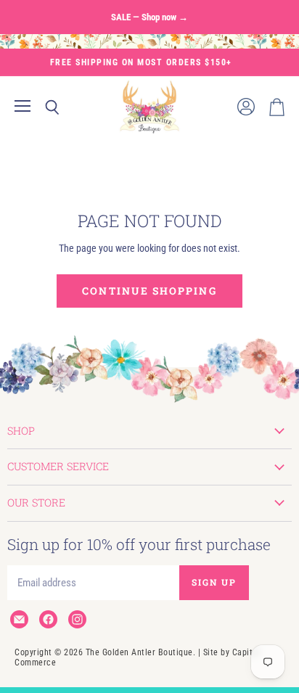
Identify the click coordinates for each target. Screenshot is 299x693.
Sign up (214, 582)
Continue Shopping (149, 291)
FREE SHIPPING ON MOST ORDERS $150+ (141, 62)
